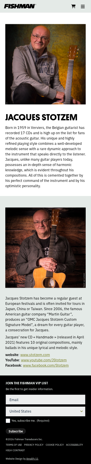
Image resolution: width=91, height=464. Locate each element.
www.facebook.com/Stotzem (46, 365)
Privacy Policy (34, 444)
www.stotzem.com (35, 354)
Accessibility (74, 444)
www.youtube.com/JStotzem (44, 359)
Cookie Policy (55, 444)
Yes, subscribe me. (30, 421)
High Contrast (15, 450)
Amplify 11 (32, 458)
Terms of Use (14, 444)
